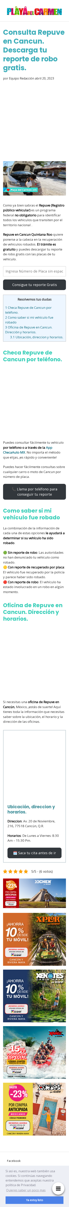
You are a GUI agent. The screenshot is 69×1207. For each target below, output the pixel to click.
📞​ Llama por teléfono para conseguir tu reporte (34, 492)
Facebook (14, 1161)
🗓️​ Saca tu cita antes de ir (34, 853)
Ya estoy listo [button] (34, 1200)
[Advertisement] (34, 121)
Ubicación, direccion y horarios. (36, 337)
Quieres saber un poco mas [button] (26, 1190)
